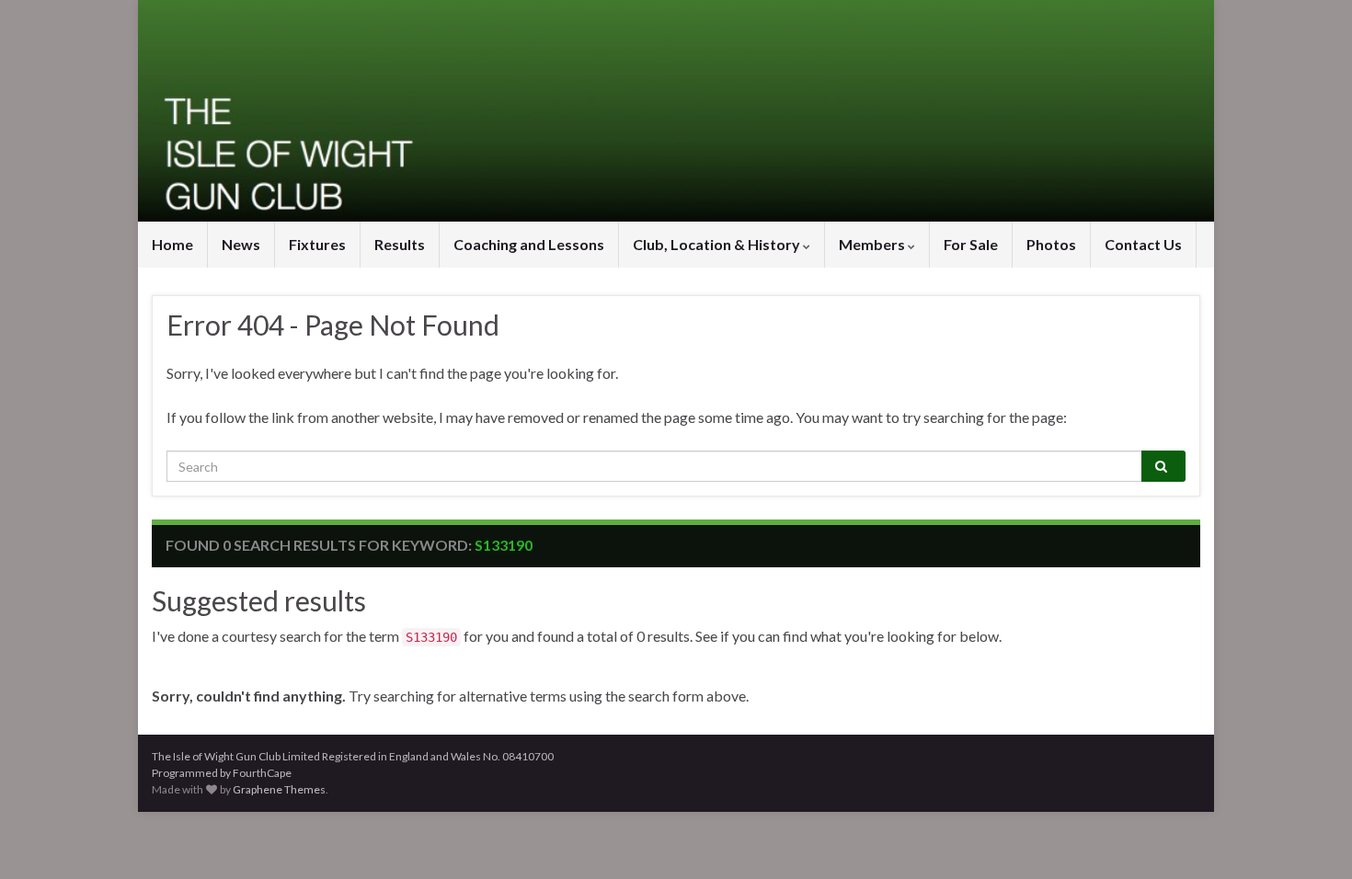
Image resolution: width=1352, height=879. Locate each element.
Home (172, 244)
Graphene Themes (279, 789)
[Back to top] (1311, 838)
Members (873, 244)
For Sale (971, 244)
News (241, 244)
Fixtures (317, 244)
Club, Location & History (718, 244)
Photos (1051, 244)
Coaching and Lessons (528, 244)
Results (399, 244)
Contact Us (1143, 244)
